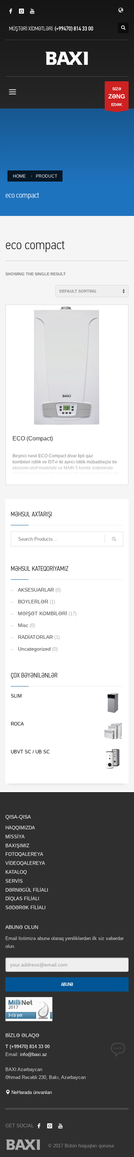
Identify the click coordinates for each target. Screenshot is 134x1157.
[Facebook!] (39, 1125)
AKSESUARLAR (36, 590)
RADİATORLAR (35, 637)
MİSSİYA (15, 836)
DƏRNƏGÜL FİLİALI (26, 890)
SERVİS (14, 881)
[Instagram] (21, 11)
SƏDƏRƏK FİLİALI (25, 907)
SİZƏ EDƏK (116, 97)
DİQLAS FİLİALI (22, 898)
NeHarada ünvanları (31, 1092)
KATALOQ (16, 872)
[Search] (114, 538)
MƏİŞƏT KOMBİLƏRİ (42, 613)
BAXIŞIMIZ (17, 845)
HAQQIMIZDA (20, 827)
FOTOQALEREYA (24, 854)
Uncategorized (34, 649)
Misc (23, 625)
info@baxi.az (33, 1054)
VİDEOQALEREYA (25, 863)
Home (19, 176)
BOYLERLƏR (33, 601)
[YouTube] (32, 11)
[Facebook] (10, 11)
